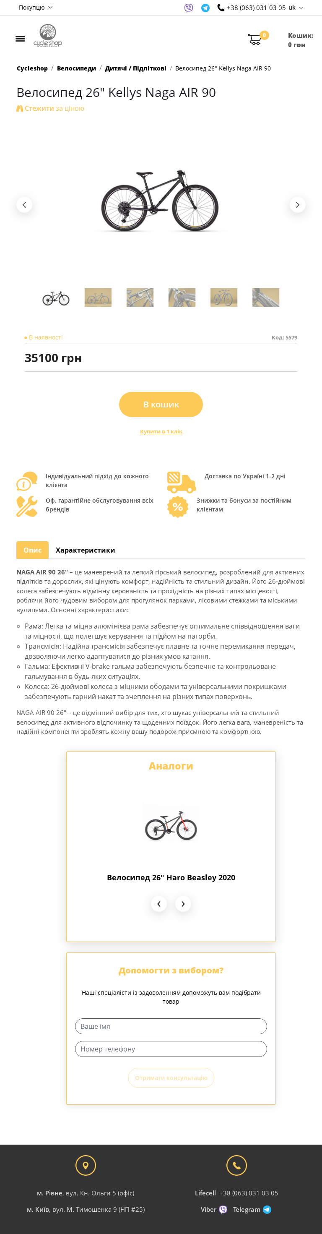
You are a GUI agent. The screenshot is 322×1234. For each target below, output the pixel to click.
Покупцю (33, 7)
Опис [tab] (32, 550)
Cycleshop (32, 68)
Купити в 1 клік (161, 431)
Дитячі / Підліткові (135, 68)
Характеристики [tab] (85, 550)
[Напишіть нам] (189, 7)
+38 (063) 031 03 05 (248, 1193)
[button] (56, 297)
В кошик (161, 404)
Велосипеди (76, 68)
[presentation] (24, 205)
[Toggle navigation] (20, 38)
